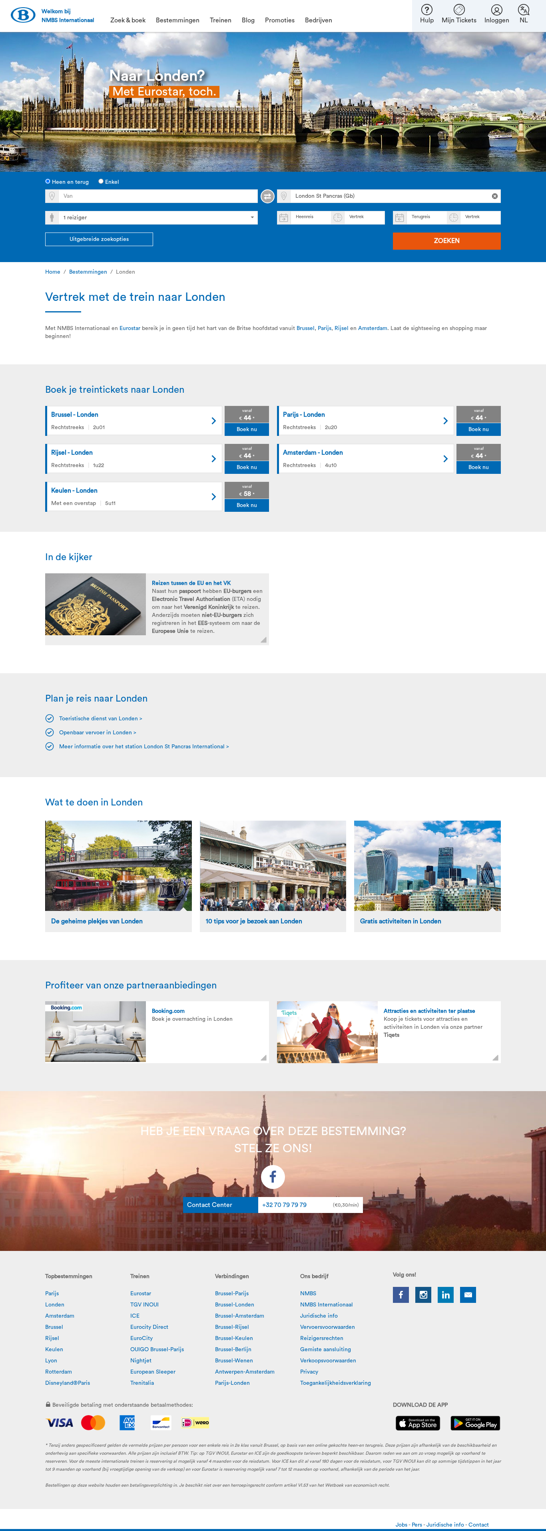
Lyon (51, 1361)
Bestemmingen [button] (177, 20)
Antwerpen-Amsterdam (245, 1372)
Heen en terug (69, 182)
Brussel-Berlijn (233, 1349)
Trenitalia (142, 1383)
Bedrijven (318, 20)
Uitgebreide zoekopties (99, 239)
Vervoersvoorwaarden (327, 1327)
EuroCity (141, 1338)
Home (52, 272)
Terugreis (421, 217)
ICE (134, 1316)
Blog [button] (248, 20)
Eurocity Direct (149, 1327)
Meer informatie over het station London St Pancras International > (145, 747)
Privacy (309, 1372)
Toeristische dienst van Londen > (100, 719)
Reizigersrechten (321, 1338)
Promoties (280, 20)
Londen (54, 1305)
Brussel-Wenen (234, 1361)
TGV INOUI (144, 1305)
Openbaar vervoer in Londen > (97, 733)
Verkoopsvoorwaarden (328, 1361)
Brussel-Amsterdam (239, 1316)
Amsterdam (372, 328)
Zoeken (447, 241)
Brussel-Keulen (234, 1338)
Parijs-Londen (232, 1383)
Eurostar (130, 328)
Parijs (324, 328)
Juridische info (319, 1316)
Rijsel (342, 328)
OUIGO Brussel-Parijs (157, 1349)
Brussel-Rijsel (232, 1327)
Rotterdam (58, 1372)
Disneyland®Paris (67, 1383)
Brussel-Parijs (232, 1293)
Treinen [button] (220, 20)
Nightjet (140, 1361)
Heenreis (304, 217)
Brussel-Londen (234, 1305)
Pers (417, 1525)
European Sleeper (152, 1372)
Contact (478, 1525)
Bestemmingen (88, 272)
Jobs (402, 1525)
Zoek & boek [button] (127, 20)
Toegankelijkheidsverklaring (335, 1383)
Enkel (111, 182)
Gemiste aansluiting (325, 1349)
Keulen (54, 1349)
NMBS (308, 1293)
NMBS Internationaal (326, 1305)
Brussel (306, 328)
